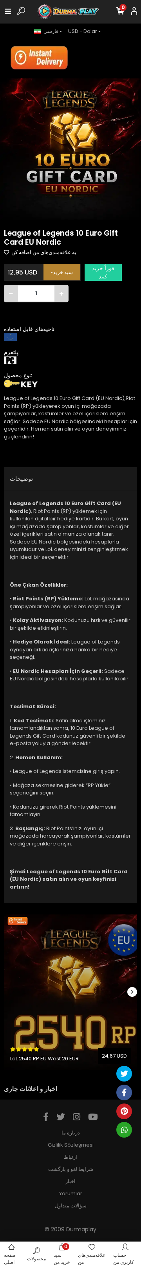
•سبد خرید (62, 272)
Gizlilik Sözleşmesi (71, 1145)
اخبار (70, 1181)
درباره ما (70, 1132)
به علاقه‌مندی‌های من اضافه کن (43, 252)
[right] (132, 992)
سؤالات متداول (71, 1205)
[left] (9, 992)
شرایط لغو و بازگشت (70, 1169)
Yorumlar (70, 1193)
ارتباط (70, 1157)
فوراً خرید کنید (103, 272)
